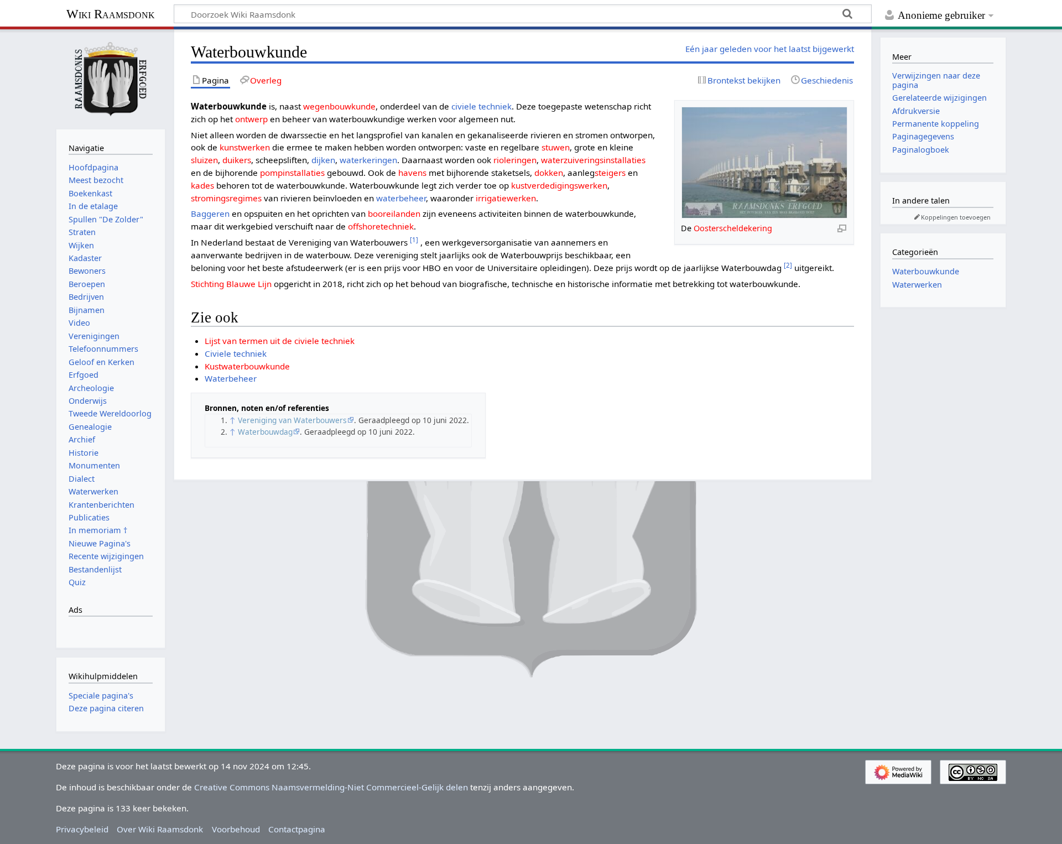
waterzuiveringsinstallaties (593, 159)
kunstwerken (245, 147)
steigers (610, 172)
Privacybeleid (82, 829)
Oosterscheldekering (733, 228)
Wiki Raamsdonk (110, 14)
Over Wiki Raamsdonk (160, 829)
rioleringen (515, 159)
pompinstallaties (292, 172)
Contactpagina (296, 829)
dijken (323, 159)
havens (412, 172)
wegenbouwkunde (339, 106)
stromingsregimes (226, 198)
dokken (548, 172)
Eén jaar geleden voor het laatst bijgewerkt (769, 48)
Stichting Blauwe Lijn (231, 283)
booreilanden (394, 213)
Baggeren (210, 213)
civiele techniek (481, 106)
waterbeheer (401, 198)
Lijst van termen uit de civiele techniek (280, 340)
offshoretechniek (381, 226)
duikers (236, 159)
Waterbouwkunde (925, 271)
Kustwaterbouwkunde (247, 366)
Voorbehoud (236, 829)
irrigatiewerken (506, 198)
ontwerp (251, 118)
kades (202, 185)
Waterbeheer (231, 378)
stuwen (556, 147)
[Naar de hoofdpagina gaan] (110, 78)
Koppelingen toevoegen (956, 217)
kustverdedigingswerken (559, 185)
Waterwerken (917, 284)
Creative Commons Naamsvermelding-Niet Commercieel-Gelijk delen (331, 787)
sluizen (204, 159)
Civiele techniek (236, 353)
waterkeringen (368, 159)
